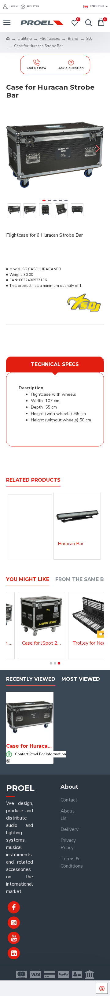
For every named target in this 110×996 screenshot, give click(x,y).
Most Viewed (80, 679)
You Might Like (27, 579)
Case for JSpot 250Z (42, 643)
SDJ (89, 38)
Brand (73, 38)
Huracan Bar (70, 544)
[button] (12, 148)
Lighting (25, 38)
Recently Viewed (30, 679)
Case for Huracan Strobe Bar (29, 746)
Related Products (33, 480)
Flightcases (50, 38)
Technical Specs (55, 364)
